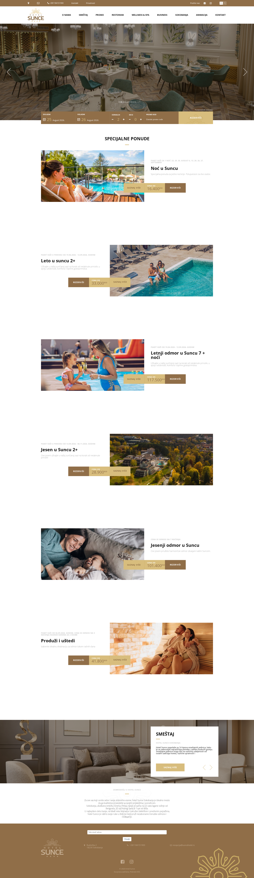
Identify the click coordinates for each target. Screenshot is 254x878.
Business (162, 15)
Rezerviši (196, 117)
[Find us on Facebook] (205, 3)
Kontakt (74, 3)
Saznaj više (134, 187)
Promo (100, 15)
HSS (138, 872)
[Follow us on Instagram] (211, 3)
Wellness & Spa (140, 15)
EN (224, 3)
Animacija (201, 15)
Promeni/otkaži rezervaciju (204, 110)
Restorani (118, 15)
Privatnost (90, 3)
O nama (66, 15)
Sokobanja (181, 15)
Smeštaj (83, 15)
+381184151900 (56, 3)
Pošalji (127, 839)
